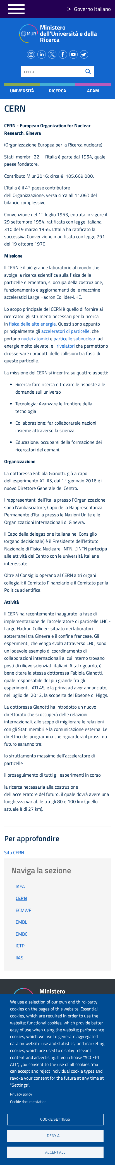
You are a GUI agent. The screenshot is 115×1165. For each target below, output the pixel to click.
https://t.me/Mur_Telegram (85, 53)
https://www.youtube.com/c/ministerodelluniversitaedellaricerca (74, 53)
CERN (21, 898)
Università (22, 90)
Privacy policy (21, 1094)
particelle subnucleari (75, 338)
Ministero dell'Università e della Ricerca (68, 33)
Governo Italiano (92, 9)
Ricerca (57, 90)
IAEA (20, 886)
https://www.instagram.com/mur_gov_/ (32, 53)
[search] (88, 71)
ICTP (20, 945)
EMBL (21, 922)
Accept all (55, 1152)
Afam (93, 90)
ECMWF (23, 910)
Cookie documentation (28, 1101)
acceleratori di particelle (65, 331)
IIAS (19, 957)
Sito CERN (14, 852)
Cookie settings (55, 1119)
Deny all (55, 1135)
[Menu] (16, 9)
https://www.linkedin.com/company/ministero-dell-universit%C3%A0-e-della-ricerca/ (43, 53)
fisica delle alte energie (32, 324)
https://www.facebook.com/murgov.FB (64, 53)
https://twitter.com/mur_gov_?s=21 (53, 53)
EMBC (21, 934)
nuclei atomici (35, 338)
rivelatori (66, 346)
